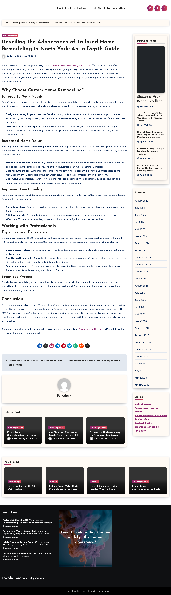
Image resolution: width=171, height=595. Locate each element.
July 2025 (140, 293)
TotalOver (140, 431)
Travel (92, 8)
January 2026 (142, 250)
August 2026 (141, 201)
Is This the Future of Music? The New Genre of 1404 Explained (150, 168)
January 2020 (142, 385)
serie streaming (143, 404)
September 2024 (143, 363)
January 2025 (142, 335)
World (101, 8)
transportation (116, 8)
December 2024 (143, 342)
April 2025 (140, 314)
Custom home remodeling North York (70, 65)
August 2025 (141, 286)
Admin (13, 56)
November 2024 (143, 349)
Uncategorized (10, 35)
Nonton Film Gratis (145, 423)
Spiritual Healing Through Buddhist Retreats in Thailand (150, 151)
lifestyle (70, 8)
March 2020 (141, 378)
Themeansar (103, 591)
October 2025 (142, 271)
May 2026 (140, 222)
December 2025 (143, 257)
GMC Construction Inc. (90, 329)
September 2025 (143, 278)
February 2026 (142, 243)
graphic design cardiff (147, 427)
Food (60, 8)
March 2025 (141, 321)
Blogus (90, 591)
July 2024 (140, 370)
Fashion (81, 8)
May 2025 (140, 307)
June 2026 (140, 215)
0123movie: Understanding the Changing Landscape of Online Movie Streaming (105, 435)
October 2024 (142, 356)
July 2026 (140, 208)
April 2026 (140, 229)
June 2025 (140, 300)
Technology (14, 481)
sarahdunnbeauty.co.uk (23, 578)
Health (53, 481)
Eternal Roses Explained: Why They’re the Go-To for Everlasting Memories (151, 134)
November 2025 (143, 264)
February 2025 (142, 328)
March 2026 (141, 236)
